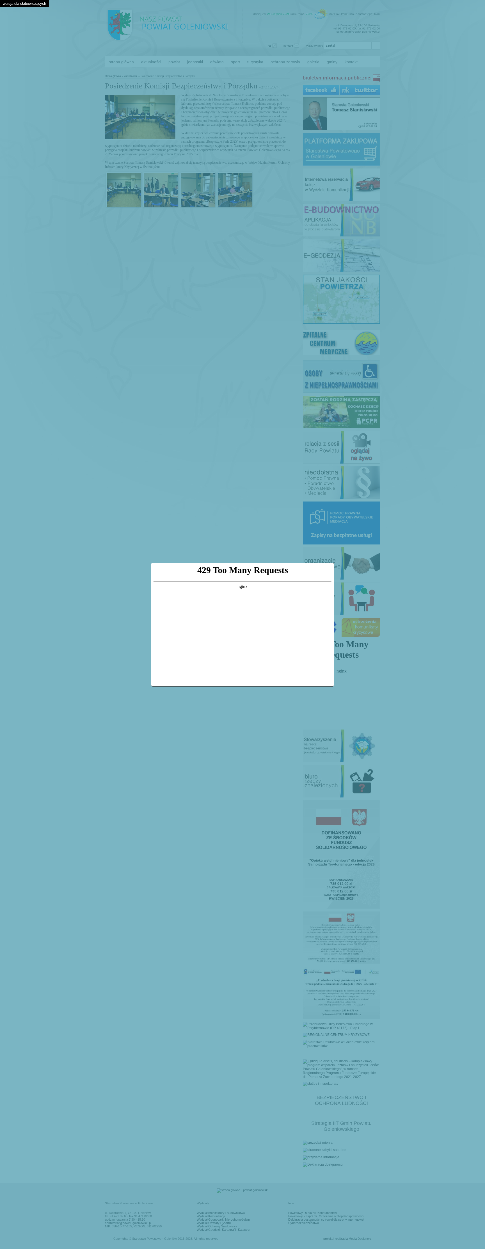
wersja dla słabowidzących (24, 3)
